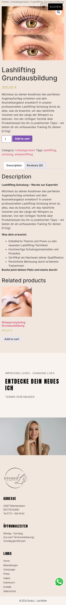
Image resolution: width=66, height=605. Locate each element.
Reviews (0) (35, 165)
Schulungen (9, 569)
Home (6, 561)
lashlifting (50, 150)
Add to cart (22, 138)
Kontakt (7, 587)
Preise (6, 573)
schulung (7, 154)
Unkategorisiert (25, 150)
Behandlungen (10, 565)
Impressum (9, 582)
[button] (44, 7)
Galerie (6, 578)
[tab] (14, 165)
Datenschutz (9, 591)
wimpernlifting (24, 154)
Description (14, 165)
